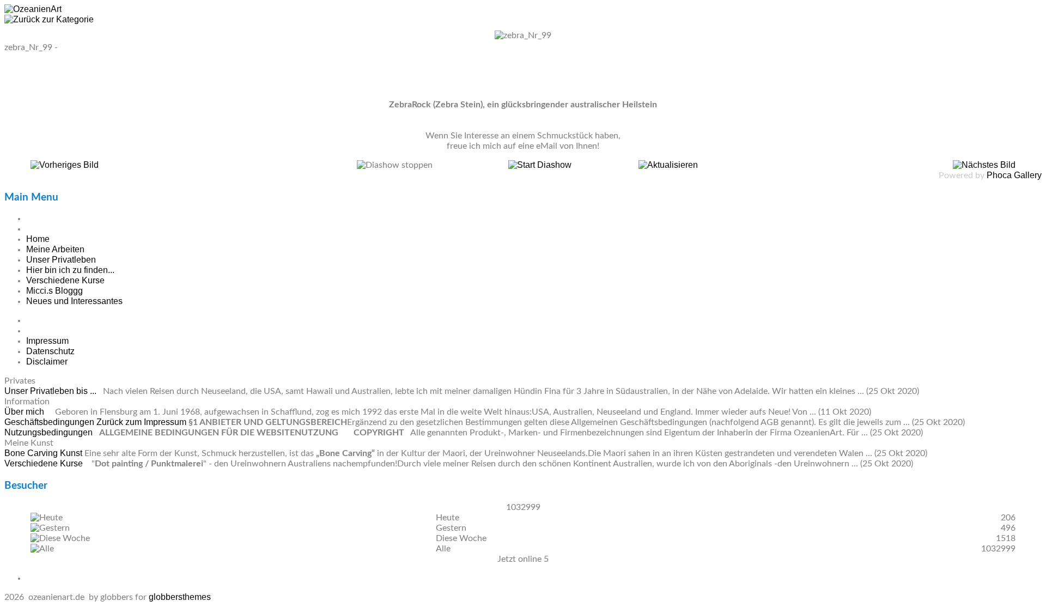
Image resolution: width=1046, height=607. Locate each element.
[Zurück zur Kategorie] (49, 19)
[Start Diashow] (539, 164)
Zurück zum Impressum (141, 422)
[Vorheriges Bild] (65, 164)
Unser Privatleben (61, 259)
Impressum (47, 340)
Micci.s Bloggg (54, 290)
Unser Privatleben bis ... (51, 391)
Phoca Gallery (1014, 175)
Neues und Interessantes (74, 301)
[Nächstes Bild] (984, 164)
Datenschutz (50, 351)
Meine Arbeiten (55, 249)
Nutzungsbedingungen (49, 432)
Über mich (25, 411)
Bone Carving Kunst (44, 453)
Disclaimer (47, 361)
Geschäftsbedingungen (50, 422)
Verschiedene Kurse (65, 280)
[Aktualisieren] (668, 164)
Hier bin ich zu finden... (70, 270)
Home (38, 239)
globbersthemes (180, 597)
